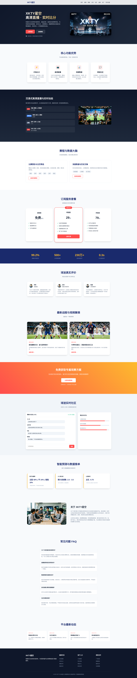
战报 (99, 2)
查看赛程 (40, 31)
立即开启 (39, 233)
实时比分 (61, 661)
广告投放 (98, 658)
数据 (89, 2)
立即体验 (30, 31)
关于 (103, 2)
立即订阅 (68, 236)
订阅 (92, 2)
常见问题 (108, 2)
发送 (72, 446)
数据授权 (98, 661)
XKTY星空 (31, 2)
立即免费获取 (68, 380)
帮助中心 (80, 663)
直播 (85, 2)
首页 (82, 2)
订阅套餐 (80, 658)
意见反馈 (80, 666)
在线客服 (98, 666)
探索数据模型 (77, 176)
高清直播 (61, 658)
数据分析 (61, 663)
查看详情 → (32, 352)
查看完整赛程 (33, 178)
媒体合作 (98, 663)
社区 (96, 2)
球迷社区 (61, 666)
